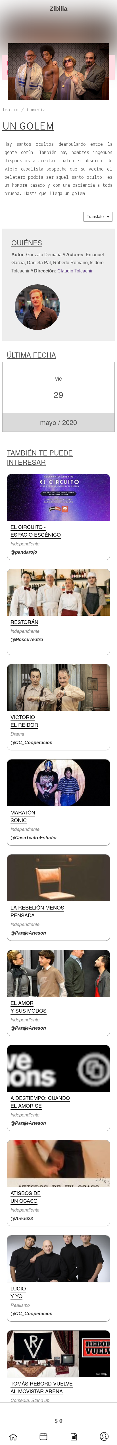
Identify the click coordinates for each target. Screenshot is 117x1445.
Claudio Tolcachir (75, 270)
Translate (97, 216)
